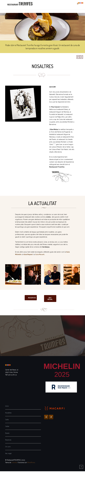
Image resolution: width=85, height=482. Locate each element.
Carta (7, 419)
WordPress (31, 462)
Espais (7, 433)
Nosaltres (8, 413)
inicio (7, 406)
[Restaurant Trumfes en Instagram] (81, 57)
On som (8, 447)
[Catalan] (6, 365)
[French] (8, 365)
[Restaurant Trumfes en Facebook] (78, 57)
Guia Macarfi (39, 254)
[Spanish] (10, 365)
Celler (7, 426)
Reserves (8, 440)
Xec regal (8, 453)
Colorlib (14, 462)
